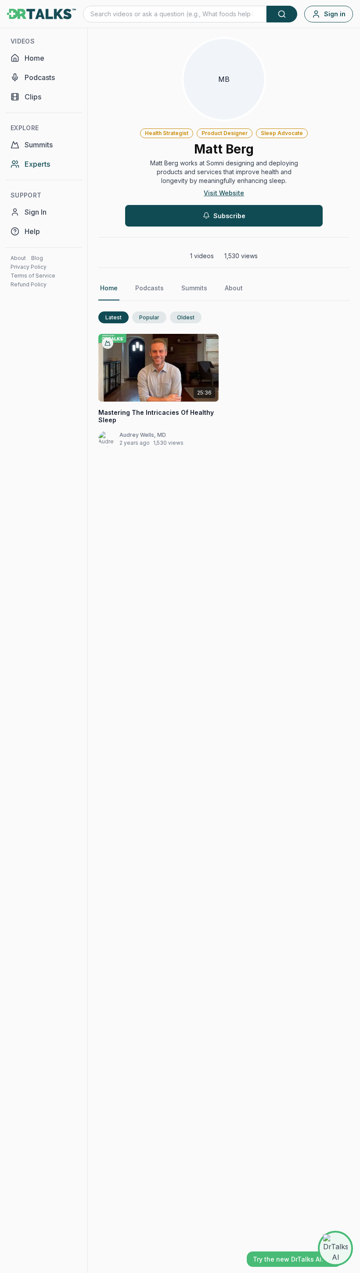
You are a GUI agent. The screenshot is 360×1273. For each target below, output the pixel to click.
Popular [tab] (149, 317)
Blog (37, 258)
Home (109, 288)
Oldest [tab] (185, 317)
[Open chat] (335, 1248)
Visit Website (224, 193)
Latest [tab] (113, 317)
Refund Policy (29, 284)
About (18, 258)
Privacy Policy (29, 266)
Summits (194, 288)
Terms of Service (33, 275)
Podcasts (149, 288)
